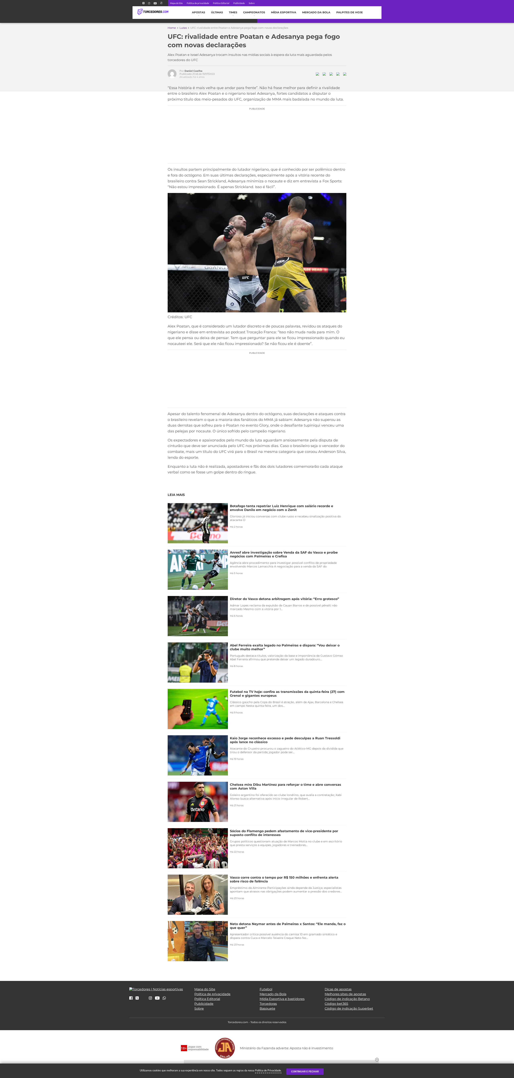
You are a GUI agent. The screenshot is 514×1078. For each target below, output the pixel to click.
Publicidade (239, 3)
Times (233, 12)
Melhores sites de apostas (345, 994)
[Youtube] (155, 3)
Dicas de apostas (338, 989)
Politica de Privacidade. (268, 1070)
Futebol (266, 989)
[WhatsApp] (164, 998)
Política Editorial (221, 3)
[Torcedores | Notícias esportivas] (152, 12)
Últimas (217, 12)
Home (172, 27)
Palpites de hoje (349, 12)
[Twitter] (143, 3)
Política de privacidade (198, 3)
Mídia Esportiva (283, 12)
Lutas (183, 27)
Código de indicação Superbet (349, 1008)
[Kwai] (161, 3)
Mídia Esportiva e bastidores (282, 999)
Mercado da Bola (316, 12)
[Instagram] (149, 3)
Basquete (267, 1008)
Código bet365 (336, 1004)
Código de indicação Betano (347, 999)
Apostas (198, 12)
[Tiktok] (144, 999)
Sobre (252, 3)
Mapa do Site (176, 3)
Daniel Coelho (193, 70)
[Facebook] (139, 3)
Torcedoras (268, 1004)
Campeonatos (254, 12)
